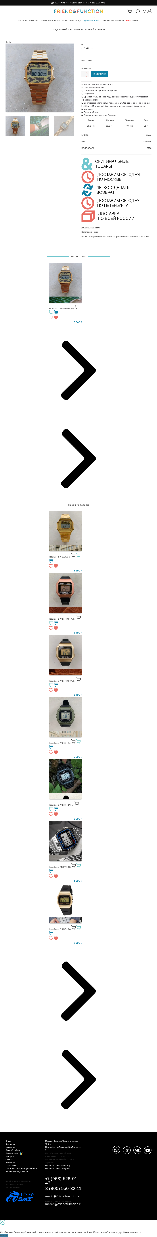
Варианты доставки (90, 227)
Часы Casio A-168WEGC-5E (61, 308)
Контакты (10, 1144)
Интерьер (47, 20)
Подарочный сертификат (67, 29)
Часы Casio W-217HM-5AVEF (62, 619)
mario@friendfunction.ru (63, 1196)
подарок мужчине (97, 236)
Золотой (147, 141)
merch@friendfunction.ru (63, 1203)
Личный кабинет (94, 29)
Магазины (10, 1147)
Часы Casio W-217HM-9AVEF (62, 681)
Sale (128, 20)
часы (109, 236)
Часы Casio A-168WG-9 (59, 557)
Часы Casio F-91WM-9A (60, 929)
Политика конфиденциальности (21, 1168)
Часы (95, 232)
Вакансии (10, 1162)
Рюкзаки (34, 20)
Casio (8, 42)
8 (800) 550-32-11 (63, 1188)
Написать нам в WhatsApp (57, 1165)
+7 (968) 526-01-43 (61, 1180)
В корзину (100, 74)
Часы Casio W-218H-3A (60, 743)
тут (140, 1232)
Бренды (119, 20)
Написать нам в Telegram (57, 1168)
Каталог (23, 20)
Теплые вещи (73, 20)
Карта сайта (11, 1165)
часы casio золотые (139, 236)
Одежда (59, 20)
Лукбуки (10, 1156)
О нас (135, 20)
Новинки (108, 20)
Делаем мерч (12, 1153)
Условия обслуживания (17, 1171)
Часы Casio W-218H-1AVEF (61, 805)
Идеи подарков (91, 20)
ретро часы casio (121, 236)
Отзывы (9, 1159)
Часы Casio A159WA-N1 (60, 867)
